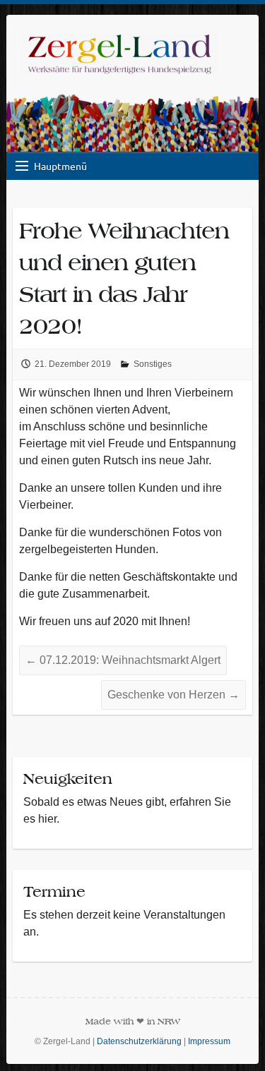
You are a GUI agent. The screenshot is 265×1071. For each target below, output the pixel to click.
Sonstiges (153, 364)
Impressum (209, 1041)
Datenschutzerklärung (139, 1041)
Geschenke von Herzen (173, 695)
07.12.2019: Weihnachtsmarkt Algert (122, 660)
